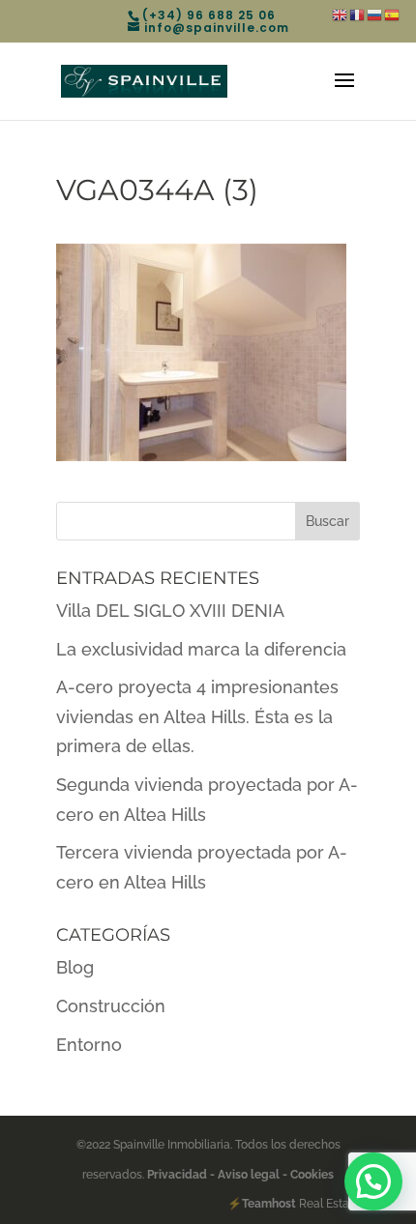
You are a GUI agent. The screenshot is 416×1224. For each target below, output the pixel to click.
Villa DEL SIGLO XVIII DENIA (170, 610)
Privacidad (178, 1174)
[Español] (392, 14)
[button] (373, 1181)
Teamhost (269, 1203)
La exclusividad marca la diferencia (201, 649)
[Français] (358, 14)
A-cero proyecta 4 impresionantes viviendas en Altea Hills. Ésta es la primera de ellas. (197, 716)
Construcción (110, 1006)
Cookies (310, 1174)
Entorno (89, 1045)
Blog (75, 967)
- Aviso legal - (248, 1174)
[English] (340, 14)
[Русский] (375, 14)
